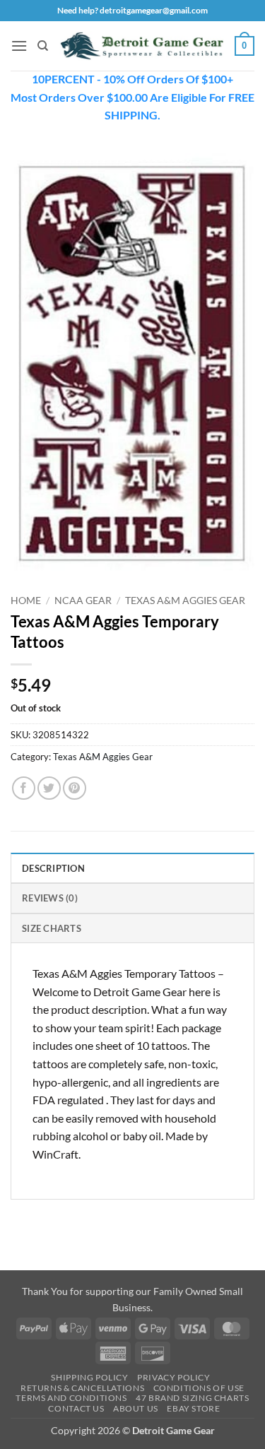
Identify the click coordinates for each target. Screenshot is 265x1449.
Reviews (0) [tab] (50, 898)
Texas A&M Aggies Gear (185, 600)
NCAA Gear (83, 600)
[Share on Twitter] (49, 788)
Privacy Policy (174, 1377)
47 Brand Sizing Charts (192, 1397)
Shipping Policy (89, 1377)
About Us (135, 1408)
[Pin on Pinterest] (74, 788)
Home (26, 600)
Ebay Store (193, 1408)
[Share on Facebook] (23, 788)
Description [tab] (53, 868)
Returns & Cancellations (82, 1388)
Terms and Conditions (71, 1397)
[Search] (42, 45)
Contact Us (76, 1408)
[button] (19, 45)
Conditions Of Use (199, 1388)
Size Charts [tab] (51, 928)
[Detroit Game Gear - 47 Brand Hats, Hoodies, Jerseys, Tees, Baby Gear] (141, 46)
